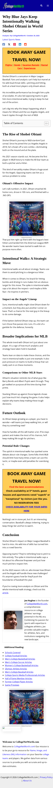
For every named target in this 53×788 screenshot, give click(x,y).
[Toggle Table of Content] (45, 123)
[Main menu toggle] (48, 5)
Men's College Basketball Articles (20, 659)
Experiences (29, 68)
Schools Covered (12, 652)
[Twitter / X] (9, 44)
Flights (8, 65)
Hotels (17, 65)
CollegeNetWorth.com (37, 603)
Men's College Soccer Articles (18, 662)
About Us (27, 780)
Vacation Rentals (30, 65)
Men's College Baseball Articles (19, 672)
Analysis (5, 35)
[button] (41, 5)
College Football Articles (16, 655)
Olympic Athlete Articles (16, 668)
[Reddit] (25, 44)
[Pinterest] (14, 44)
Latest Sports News (11, 39)
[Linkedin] (20, 44)
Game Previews (12, 685)
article (5, 592)
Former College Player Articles (19, 681)
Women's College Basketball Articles (21, 665)
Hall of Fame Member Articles (18, 678)
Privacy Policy (46, 777)
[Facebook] (3, 44)
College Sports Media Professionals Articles (25, 675)
